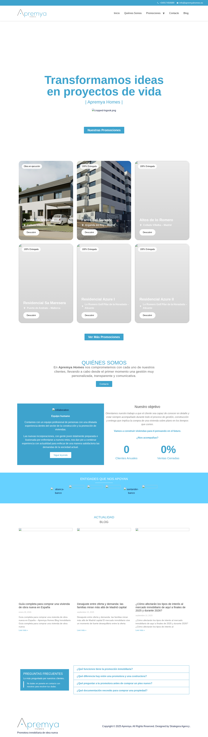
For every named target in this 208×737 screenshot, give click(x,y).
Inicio (117, 13)
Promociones (153, 13)
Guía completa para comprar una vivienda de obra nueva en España (44, 605)
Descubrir (31, 232)
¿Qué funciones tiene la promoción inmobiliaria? (105, 669)
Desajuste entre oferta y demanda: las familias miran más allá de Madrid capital (102, 605)
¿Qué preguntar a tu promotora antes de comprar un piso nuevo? (114, 683)
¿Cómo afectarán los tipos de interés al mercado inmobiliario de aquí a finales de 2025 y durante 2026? (160, 607)
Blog (186, 13)
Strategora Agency (180, 726)
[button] (131, 669)
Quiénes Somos (133, 13)
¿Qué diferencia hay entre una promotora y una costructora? (112, 676)
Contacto (174, 13)
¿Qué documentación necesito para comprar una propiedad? (112, 690)
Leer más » (23, 630)
